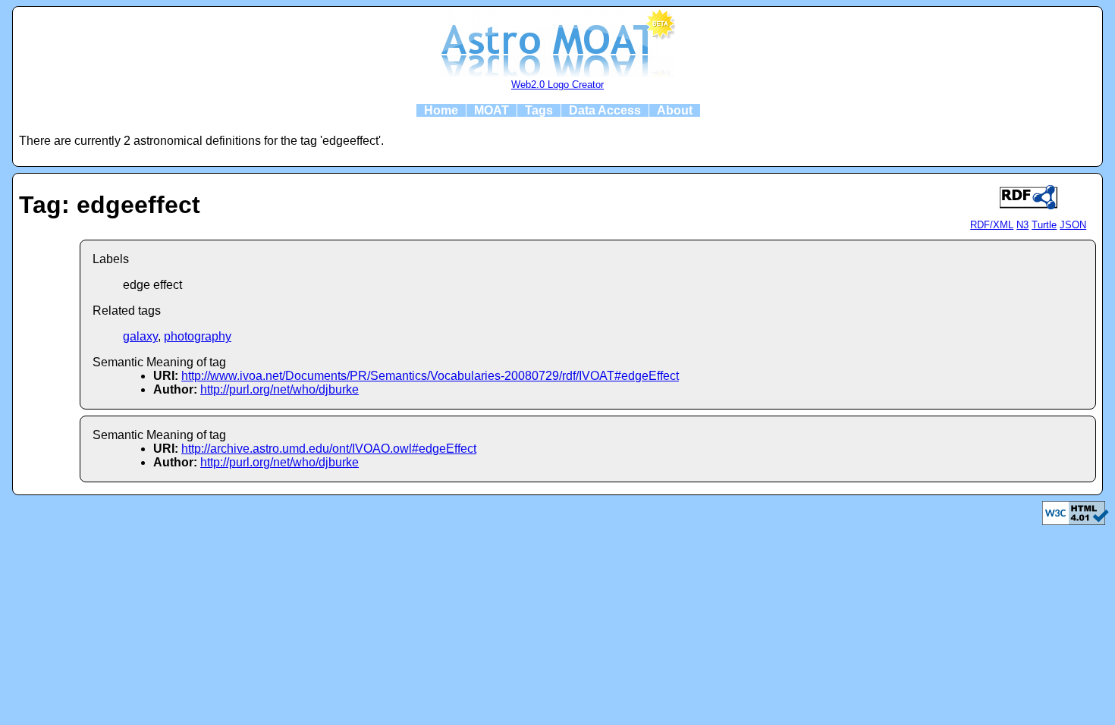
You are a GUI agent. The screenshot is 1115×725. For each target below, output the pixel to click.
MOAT (491, 110)
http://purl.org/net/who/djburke (279, 389)
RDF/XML (991, 225)
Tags (539, 110)
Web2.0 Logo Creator (557, 84)
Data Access (605, 110)
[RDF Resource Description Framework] (1075, 520)
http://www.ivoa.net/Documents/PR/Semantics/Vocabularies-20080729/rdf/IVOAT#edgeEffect (430, 375)
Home (441, 110)
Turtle (1044, 225)
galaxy (140, 336)
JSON (1073, 225)
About (675, 110)
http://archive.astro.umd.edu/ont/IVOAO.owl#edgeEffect (328, 448)
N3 (1022, 225)
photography (197, 336)
